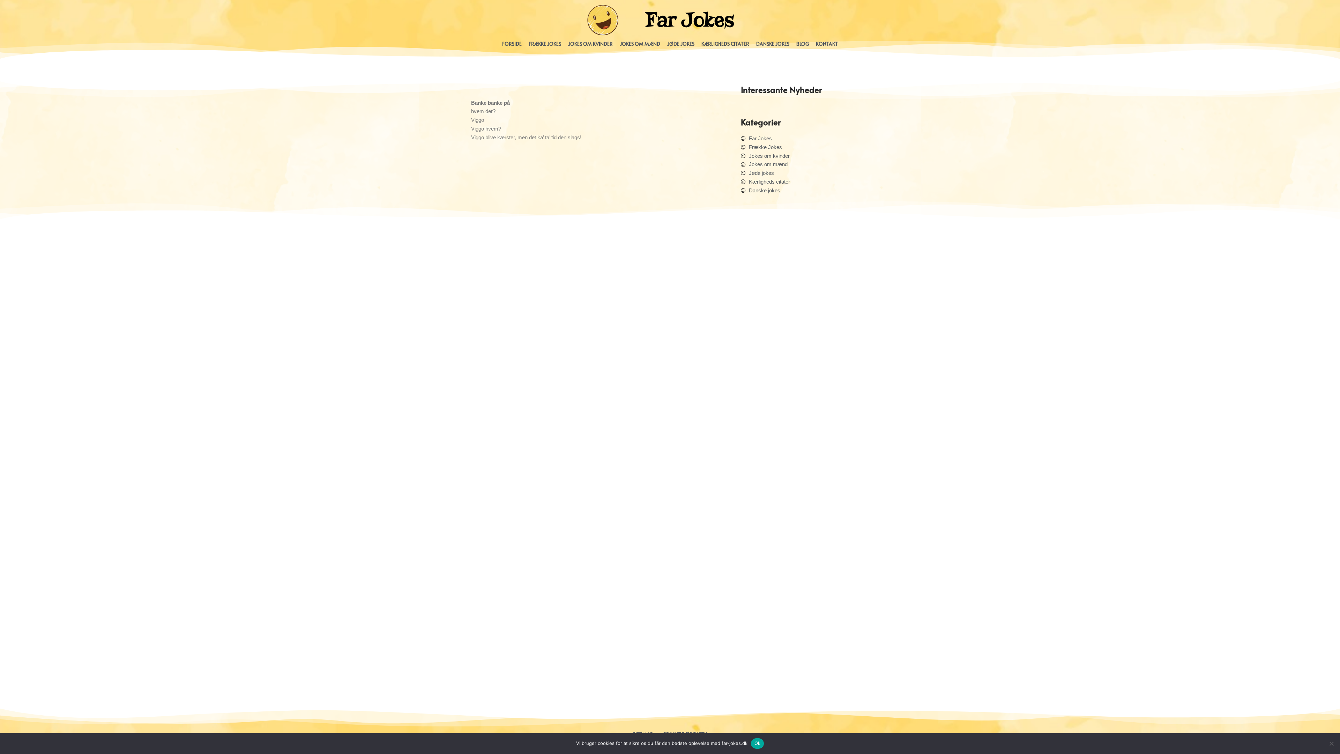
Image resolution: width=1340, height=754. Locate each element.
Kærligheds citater (725, 43)
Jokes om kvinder (590, 43)
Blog (802, 43)
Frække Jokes (545, 43)
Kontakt (827, 43)
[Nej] (1331, 743)
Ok (757, 743)
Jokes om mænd (640, 43)
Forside (512, 43)
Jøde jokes (680, 43)
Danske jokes (772, 43)
